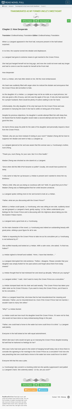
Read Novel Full (14, 2)
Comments (43, 390)
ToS (59, 397)
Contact (54, 397)
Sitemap (63, 397)
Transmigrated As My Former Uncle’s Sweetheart (36, 11)
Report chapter (31, 390)
